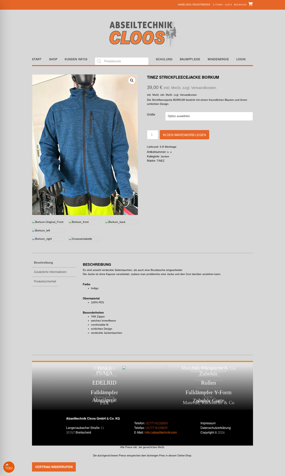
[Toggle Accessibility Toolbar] (14, 467)
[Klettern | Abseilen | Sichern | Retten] (142, 34)
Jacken (165, 156)
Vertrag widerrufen (54, 467)
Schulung (164, 59)
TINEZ (161, 160)
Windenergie (218, 59)
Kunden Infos (76, 59)
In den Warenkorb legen (184, 135)
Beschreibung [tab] (43, 262)
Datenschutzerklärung (215, 428)
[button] (131, 80)
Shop (53, 59)
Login (241, 59)
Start (37, 59)
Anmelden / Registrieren (194, 4)
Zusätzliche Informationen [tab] (50, 271)
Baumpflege (190, 59)
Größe (151, 114)
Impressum (208, 423)
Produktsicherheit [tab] (45, 281)
